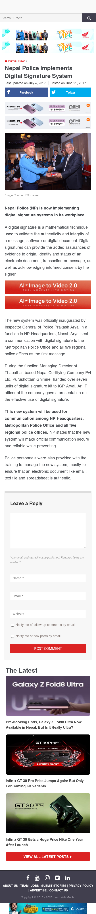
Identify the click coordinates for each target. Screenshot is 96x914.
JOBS (35, 885)
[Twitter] (57, 877)
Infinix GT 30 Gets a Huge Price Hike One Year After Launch (44, 842)
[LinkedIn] (67, 877)
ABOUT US (10, 885)
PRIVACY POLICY (81, 885)
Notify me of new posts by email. (38, 636)
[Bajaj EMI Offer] (48, 908)
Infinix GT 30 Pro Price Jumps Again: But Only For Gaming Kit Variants (45, 783)
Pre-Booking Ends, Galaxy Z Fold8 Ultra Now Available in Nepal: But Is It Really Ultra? (43, 724)
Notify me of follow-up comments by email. (45, 624)
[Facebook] (27, 877)
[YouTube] (37, 877)
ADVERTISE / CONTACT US (49, 890)
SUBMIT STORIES (53, 885)
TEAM (24, 885)
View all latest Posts (47, 856)
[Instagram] (47, 877)
